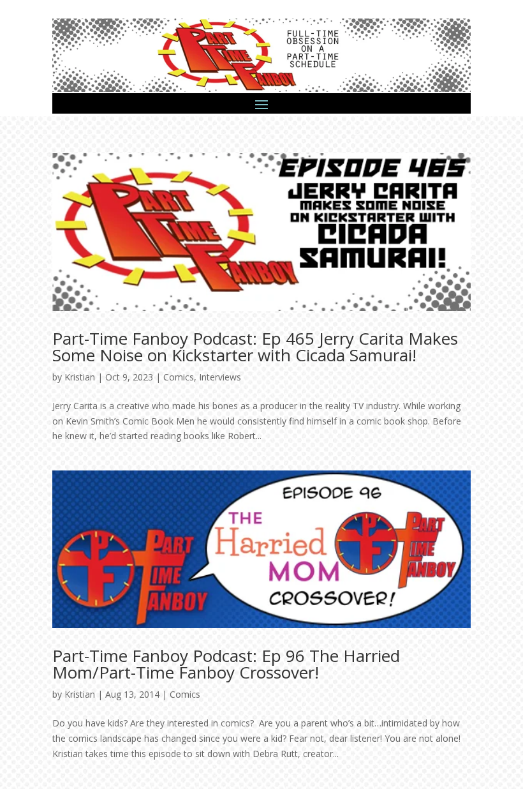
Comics (178, 377)
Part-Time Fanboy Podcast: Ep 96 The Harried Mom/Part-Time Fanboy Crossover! (226, 664)
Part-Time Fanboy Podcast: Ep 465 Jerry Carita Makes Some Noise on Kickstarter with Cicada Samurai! (255, 346)
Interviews (220, 377)
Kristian (79, 377)
